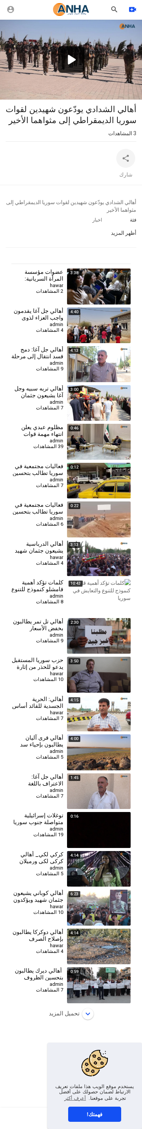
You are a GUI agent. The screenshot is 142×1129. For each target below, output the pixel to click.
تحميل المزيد (64, 1013)
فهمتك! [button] (95, 1114)
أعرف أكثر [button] (75, 1098)
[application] (71, 60)
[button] (71, 59)
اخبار (97, 220)
